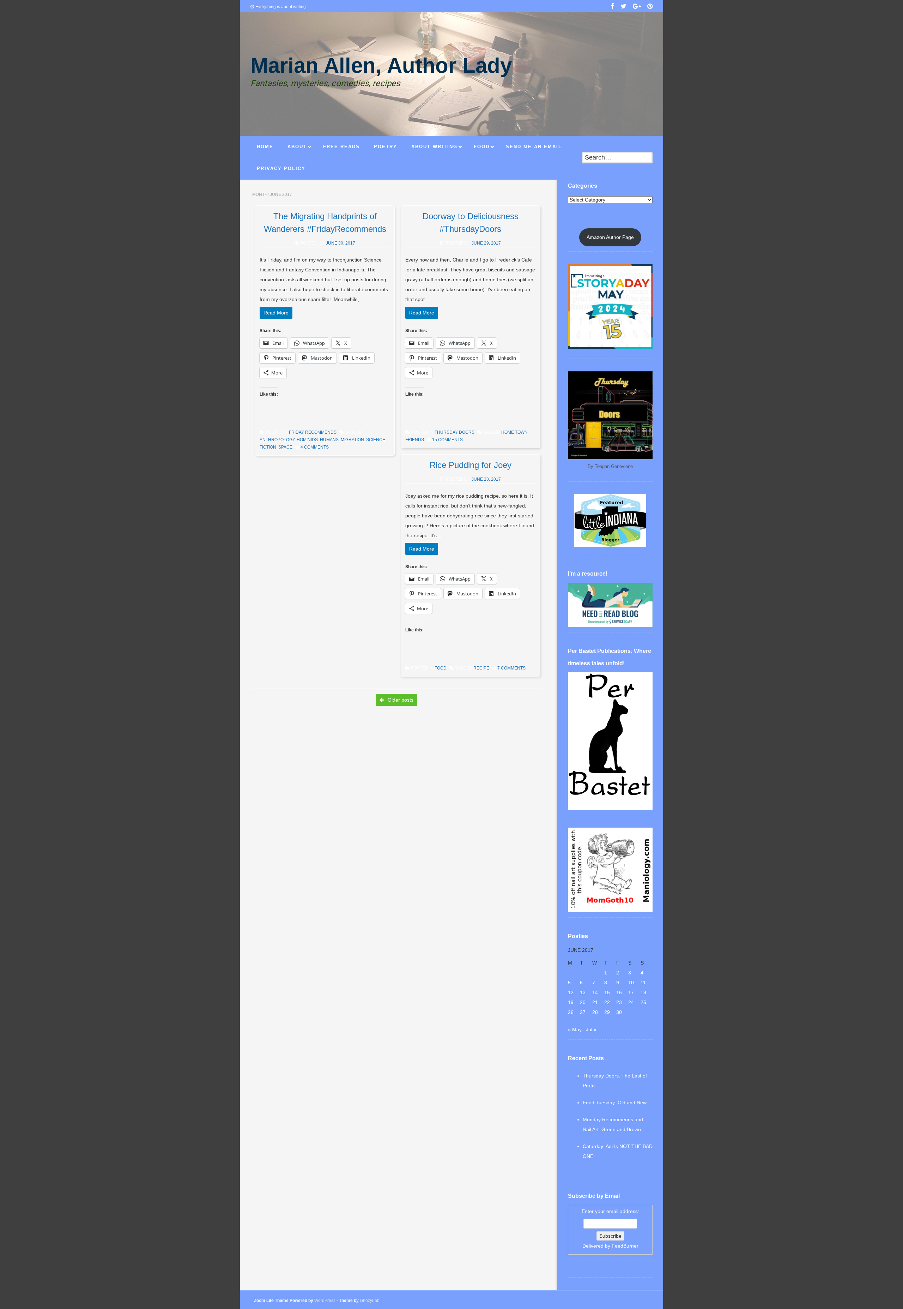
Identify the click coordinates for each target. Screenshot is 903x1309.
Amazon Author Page (610, 237)
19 (571, 1002)
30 (619, 1012)
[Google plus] (637, 7)
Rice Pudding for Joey (470, 465)
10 (631, 982)
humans (329, 439)
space (285, 447)
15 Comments (447, 439)
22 (607, 1002)
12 (571, 992)
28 (595, 1012)
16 (619, 992)
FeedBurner (625, 1246)
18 (643, 992)
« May (575, 1029)
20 (583, 1002)
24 (631, 1002)
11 (643, 982)
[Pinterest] (650, 7)
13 (583, 992)
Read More (276, 313)
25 (643, 1002)
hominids (307, 439)
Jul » (591, 1029)
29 (607, 1012)
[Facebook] (612, 7)
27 (583, 1012)
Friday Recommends (313, 432)
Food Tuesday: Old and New (615, 1102)
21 (595, 1002)
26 (571, 1012)
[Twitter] (623, 7)
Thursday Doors (454, 432)
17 (631, 992)
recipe (481, 668)
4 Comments (315, 447)
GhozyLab (370, 1300)
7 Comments (511, 668)
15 (607, 992)
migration (352, 439)
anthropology (277, 439)
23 (619, 1002)
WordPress (324, 1300)
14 (595, 992)
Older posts (399, 700)
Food (441, 668)
